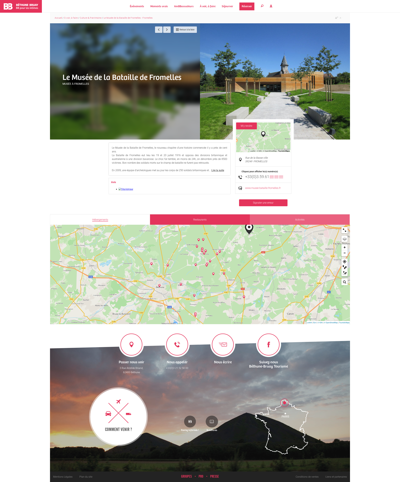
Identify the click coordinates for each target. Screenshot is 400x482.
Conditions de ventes (307, 476)
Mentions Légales (62, 476)
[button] (159, 6)
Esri (314, 322)
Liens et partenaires (336, 476)
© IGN (320, 322)
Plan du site (85, 476)
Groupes (186, 476)
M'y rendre (246, 125)
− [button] (345, 253)
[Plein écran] (344, 230)
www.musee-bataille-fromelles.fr (263, 188)
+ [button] (345, 247)
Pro (201, 476)
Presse (214, 476)
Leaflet (309, 322)
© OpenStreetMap (331, 322)
